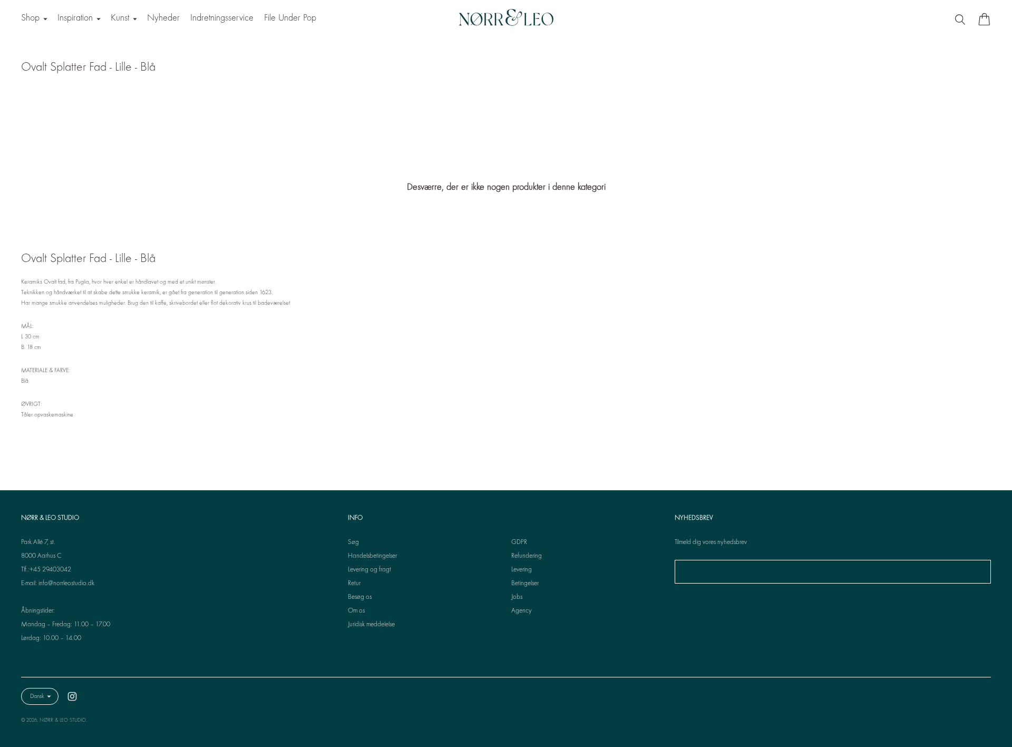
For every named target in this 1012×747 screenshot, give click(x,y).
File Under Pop (290, 18)
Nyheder (163, 18)
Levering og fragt (369, 570)
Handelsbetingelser (372, 556)
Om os (356, 611)
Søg (353, 542)
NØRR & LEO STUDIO (63, 720)
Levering (521, 570)
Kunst (120, 18)
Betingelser (525, 583)
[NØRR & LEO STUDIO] (506, 19)
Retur (354, 583)
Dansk (37, 696)
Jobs (516, 597)
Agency (521, 611)
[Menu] (961, 19)
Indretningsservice (222, 18)
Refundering (526, 556)
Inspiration (75, 18)
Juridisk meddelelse (371, 625)
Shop (30, 18)
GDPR (519, 542)
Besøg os (360, 597)
